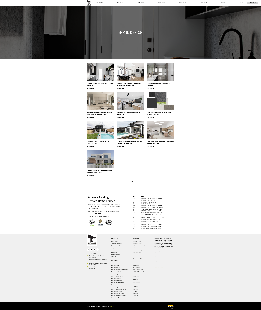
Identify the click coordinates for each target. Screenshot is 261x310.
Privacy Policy (112, 306)
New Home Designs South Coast (117, 287)
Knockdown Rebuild (136, 267)
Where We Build (136, 265)
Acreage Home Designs (115, 248)
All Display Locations (137, 241)
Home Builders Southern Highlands (118, 282)
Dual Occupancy (114, 252)
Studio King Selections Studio (138, 271)
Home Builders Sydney (115, 263)
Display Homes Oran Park (138, 248)
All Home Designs (114, 241)
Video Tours (135, 291)
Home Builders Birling (115, 265)
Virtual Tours (135, 289)
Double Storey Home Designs (116, 245)
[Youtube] (91, 249)
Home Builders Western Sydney (117, 293)
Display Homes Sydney (137, 243)
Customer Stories (136, 276)
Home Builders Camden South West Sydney (119, 269)
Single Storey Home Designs (116, 243)
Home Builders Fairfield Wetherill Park (118, 295)
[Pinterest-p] (97, 249)
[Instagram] (94, 249)
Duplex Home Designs (115, 254)
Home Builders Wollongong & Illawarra (118, 289)
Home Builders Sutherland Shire (117, 284)
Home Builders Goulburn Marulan (117, 297)
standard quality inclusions (105, 211)
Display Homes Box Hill (137, 252)
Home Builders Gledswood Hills (117, 276)
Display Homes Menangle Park (139, 245)
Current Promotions (136, 282)
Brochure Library (136, 263)
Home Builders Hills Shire (116, 278)
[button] (130, 181)
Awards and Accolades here (102, 216)
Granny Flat (113, 256)
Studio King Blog (136, 295)
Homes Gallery (135, 293)
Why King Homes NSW (137, 258)
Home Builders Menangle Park (117, 280)
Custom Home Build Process (138, 261)
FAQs (134, 274)
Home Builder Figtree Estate (116, 274)
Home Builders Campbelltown (117, 291)
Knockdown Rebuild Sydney (138, 269)
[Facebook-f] (88, 249)
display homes (98, 213)
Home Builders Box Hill (115, 267)
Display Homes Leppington (138, 250)
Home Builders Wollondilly (116, 271)
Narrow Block (113, 250)
